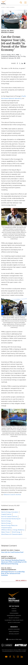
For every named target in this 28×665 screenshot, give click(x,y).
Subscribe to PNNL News (15, 639)
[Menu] (25, 2)
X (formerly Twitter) (14, 656)
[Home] (14, 597)
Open (25, 27)
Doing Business (14, 613)
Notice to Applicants (14, 622)
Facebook (10, 656)
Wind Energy (16, 532)
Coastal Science (6, 514)
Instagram (17, 656)
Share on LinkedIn (22, 63)
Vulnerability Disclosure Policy (14, 620)
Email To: (25, 63)
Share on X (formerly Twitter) (20, 63)
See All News (20, 580)
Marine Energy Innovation (9, 512)
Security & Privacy (14, 617)
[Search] (21, 2)
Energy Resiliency (18, 530)
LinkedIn (21, 656)
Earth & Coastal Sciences (9, 516)
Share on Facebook (17, 63)
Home (3, 7)
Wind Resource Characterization (11, 534)
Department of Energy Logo (6, 645)
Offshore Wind (6, 530)
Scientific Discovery (14, 629)
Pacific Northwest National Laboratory (3, 2)
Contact (14, 608)
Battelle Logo (21, 645)
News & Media (10, 7)
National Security (14, 633)
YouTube (6, 656)
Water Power (5, 532)
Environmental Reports (14, 615)
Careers (14, 610)
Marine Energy (6, 523)
